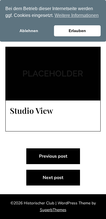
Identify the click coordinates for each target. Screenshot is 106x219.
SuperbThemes (53, 210)
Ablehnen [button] (29, 30)
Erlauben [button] (77, 30)
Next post (53, 178)
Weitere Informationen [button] (77, 15)
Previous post (53, 156)
